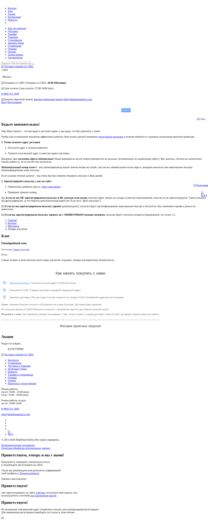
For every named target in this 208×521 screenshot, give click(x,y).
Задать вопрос (15, 54)
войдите (40, 492)
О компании (14, 46)
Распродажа (14, 17)
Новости (12, 20)
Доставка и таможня (19, 366)
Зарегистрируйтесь (19, 283)
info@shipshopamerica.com (77, 99)
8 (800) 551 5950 (10, 93)
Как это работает (17, 28)
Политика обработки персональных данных (25, 448)
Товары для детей (21, 249)
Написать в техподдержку (22, 383)
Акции (11, 14)
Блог (10, 11)
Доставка (13, 31)
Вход (4, 102)
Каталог (12, 8)
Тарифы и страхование (20, 374)
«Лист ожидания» (51, 186)
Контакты (13, 360)
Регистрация (14, 102)
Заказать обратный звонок (48, 99)
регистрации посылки (110, 136)
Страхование (15, 40)
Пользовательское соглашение (18, 445)
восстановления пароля (43, 495)
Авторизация (15, 57)
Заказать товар (16, 43)
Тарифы (12, 34)
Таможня (13, 37)
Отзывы (12, 48)
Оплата (12, 51)
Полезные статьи (17, 368)
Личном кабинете (29, 473)
